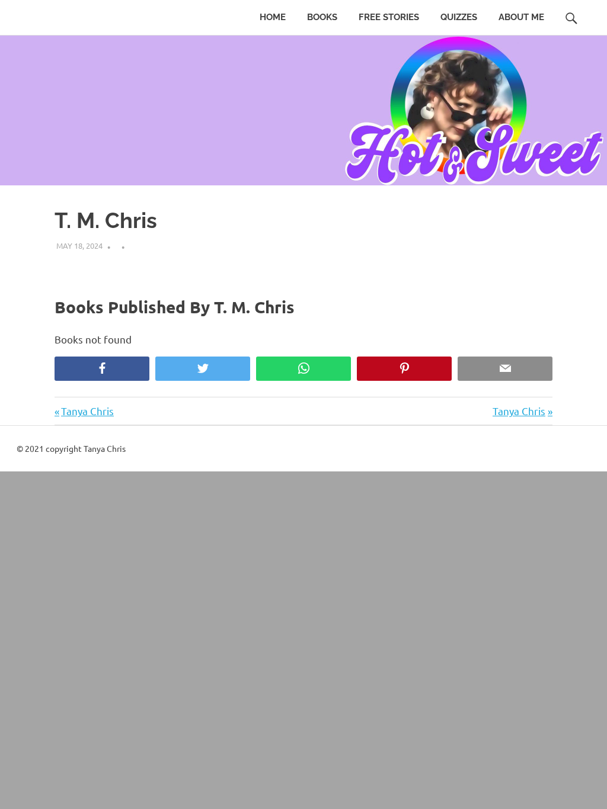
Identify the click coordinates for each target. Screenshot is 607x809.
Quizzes (458, 17)
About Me (521, 17)
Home (273, 17)
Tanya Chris (87, 410)
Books (322, 17)
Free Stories (389, 17)
